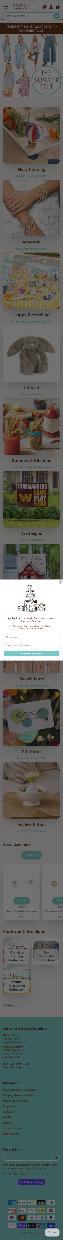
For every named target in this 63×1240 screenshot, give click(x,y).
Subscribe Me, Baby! (31, 653)
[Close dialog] (60, 582)
